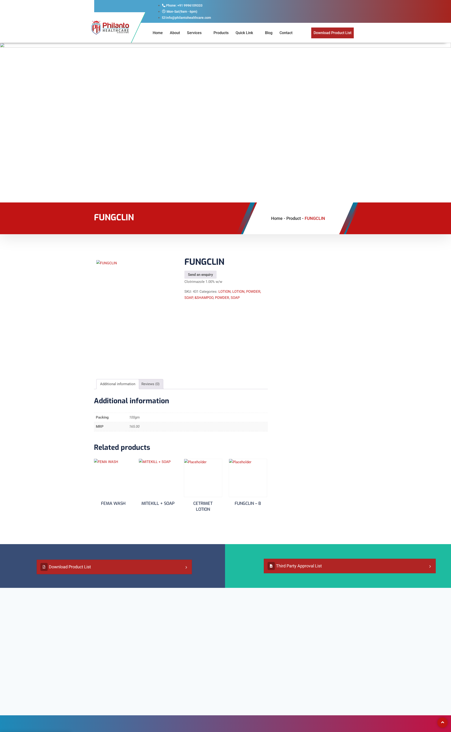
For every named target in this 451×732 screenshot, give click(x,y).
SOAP (235, 298)
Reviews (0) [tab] (150, 384)
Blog (268, 33)
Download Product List (70, 566)
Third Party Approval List (299, 565)
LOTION (224, 291)
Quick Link (244, 33)
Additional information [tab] (117, 384)
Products (221, 33)
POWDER (222, 298)
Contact (286, 33)
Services (194, 33)
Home (158, 33)
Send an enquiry (200, 275)
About (175, 33)
